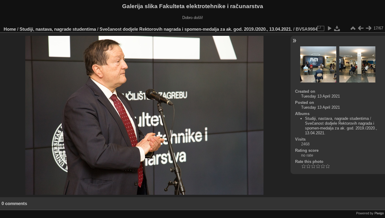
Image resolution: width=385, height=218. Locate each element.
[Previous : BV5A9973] (361, 28)
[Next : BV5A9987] (368, 28)
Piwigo (379, 213)
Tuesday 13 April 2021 (320, 96)
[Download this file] (337, 28)
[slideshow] (329, 28)
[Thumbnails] (353, 28)
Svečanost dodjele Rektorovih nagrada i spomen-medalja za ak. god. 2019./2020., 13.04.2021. (196, 29)
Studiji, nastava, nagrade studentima (58, 29)
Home (10, 29)
